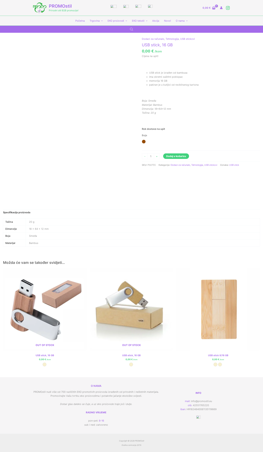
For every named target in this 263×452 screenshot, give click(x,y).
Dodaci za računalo (153, 38)
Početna (80, 20)
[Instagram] (228, 8)
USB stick (234, 165)
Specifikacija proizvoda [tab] (16, 212)
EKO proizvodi (116, 20)
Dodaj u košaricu (176, 156)
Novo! (167, 20)
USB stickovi (187, 38)
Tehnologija (172, 38)
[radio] (144, 142)
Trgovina (95, 20)
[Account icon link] (221, 7)
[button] (101, 21)
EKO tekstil (138, 20)
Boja (144, 135)
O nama (180, 20)
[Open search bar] (131, 29)
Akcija (155, 20)
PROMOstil (60, 6)
